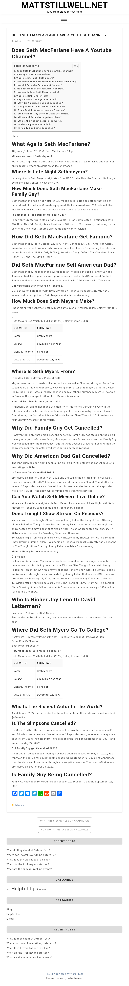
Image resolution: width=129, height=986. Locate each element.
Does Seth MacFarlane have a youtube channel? (45, 71)
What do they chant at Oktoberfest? (28, 850)
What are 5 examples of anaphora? (64, 820)
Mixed (42, 889)
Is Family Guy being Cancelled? (36, 128)
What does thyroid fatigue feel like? (28, 859)
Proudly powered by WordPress (64, 974)
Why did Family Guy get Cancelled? (37, 99)
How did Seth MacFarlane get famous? (39, 85)
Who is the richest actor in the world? (40, 121)
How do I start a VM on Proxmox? (64, 829)
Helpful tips (24, 889)
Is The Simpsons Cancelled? (35, 124)
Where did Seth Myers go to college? (40, 117)
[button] (64, 20)
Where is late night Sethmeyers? (35, 78)
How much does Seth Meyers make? (37, 92)
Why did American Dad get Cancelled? (40, 103)
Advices (19, 805)
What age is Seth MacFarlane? (34, 74)
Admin (18, 41)
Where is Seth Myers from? (32, 96)
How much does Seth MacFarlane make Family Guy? (47, 81)
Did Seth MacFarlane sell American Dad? (40, 88)
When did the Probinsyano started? (28, 864)
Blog (9, 890)
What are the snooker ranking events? (30, 869)
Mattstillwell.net (64, 5)
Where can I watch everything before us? (31, 855)
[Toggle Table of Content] (74, 66)
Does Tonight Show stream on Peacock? (42, 110)
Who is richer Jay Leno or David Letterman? (43, 113)
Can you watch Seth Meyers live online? (41, 106)
